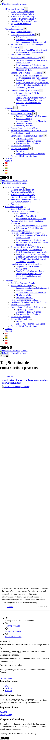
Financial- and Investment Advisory (26, 233)
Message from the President (22, 190)
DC (6, 686)
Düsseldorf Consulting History (23, 197)
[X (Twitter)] (11, 348)
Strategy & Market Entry (21, 209)
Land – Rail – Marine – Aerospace (30, 324)
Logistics (20, 321)
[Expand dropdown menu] (26, 188)
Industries (9, 281)
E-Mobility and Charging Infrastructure (32, 257)
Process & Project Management (29, 249)
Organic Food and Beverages (28, 312)
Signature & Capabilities (21, 202)
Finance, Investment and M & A (24, 300)
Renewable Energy (24, 290)
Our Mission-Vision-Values (22, 192)
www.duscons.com (13, 637)
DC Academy (22, 214)
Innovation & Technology (21, 285)
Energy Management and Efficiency (31, 254)
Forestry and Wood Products (28, 314)
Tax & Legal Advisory (20, 230)
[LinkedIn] (1, 348)
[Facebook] (8, 348)
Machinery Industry (24, 297)
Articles (8, 328)
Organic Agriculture (24, 309)
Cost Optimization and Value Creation (32, 252)
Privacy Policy (6, 714)
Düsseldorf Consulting (14, 187)
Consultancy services (14, 206)
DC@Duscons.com (13, 631)
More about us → (7, 678)
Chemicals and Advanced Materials (31, 293)
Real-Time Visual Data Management (31, 226)
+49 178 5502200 (12, 626)
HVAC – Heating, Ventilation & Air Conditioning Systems (31, 260)
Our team (15, 204)
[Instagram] (4, 348)
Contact (8, 331)
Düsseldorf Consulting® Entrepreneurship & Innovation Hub (31, 217)
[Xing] (7, 739)
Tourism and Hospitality (21, 316)
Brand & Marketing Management (25, 264)
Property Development (20, 305)
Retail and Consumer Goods (23, 283)
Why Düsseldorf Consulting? (23, 194)
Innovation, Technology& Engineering (32, 288)
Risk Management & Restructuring (30, 240)
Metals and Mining (24, 295)
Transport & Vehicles (19, 319)
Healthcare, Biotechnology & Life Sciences (29, 302)
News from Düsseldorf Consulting (25, 199)
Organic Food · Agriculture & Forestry (27, 307)
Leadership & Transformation (23, 211)
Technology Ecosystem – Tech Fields (26, 247)
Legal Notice (5, 712)
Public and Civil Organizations (24, 326)
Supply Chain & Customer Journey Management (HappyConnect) (31, 272)
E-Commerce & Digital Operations (30, 228)
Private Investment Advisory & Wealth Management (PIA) (32, 243)
